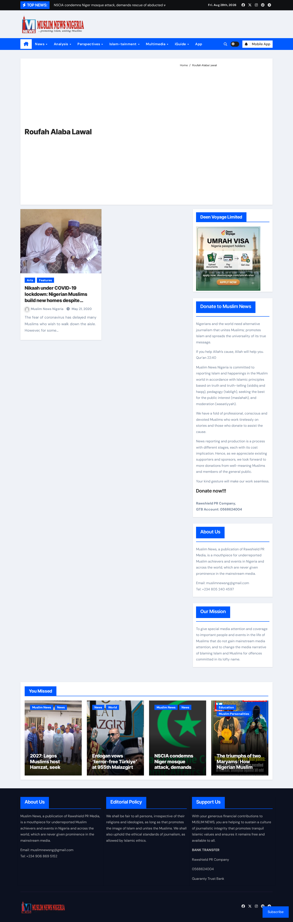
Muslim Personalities (234, 714)
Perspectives (89, 44)
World (112, 707)
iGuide (181, 44)
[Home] (26, 44)
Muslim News (41, 707)
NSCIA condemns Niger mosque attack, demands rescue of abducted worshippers (175, 767)
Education (226, 707)
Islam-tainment (123, 44)
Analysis (61, 44)
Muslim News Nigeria (47, 309)
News (40, 44)
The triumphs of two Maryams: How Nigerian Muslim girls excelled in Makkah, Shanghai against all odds (239, 770)
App (198, 44)
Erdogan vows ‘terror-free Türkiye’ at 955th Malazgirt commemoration (114, 764)
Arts (30, 280)
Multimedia (156, 44)
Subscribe (276, 912)
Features (45, 280)
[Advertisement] (223, 134)
